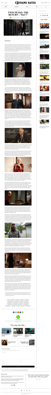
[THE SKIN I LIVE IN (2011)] (44, 110)
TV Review (18, 10)
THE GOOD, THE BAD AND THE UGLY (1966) (44, 49)
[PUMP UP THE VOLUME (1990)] (44, 25)
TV (45, 6)
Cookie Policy (16, 380)
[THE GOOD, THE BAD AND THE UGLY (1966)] (44, 46)
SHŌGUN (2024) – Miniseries (28, 335)
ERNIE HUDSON (16, 301)
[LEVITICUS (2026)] (44, 36)
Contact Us (5, 2)
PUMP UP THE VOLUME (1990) (43, 29)
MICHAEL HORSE (10, 304)
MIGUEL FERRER (15, 304)
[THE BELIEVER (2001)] (44, 56)
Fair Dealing (15, 382)
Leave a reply (22, 17)
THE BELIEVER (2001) (42, 60)
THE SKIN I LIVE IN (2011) (43, 113)
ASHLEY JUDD (22, 299)
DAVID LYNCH (26, 299)
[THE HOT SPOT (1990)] (44, 98)
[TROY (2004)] (44, 77)
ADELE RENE (12, 299)
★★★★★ (8, 299)
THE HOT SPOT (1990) (42, 102)
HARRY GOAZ (21, 301)
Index (27, 6)
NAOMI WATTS (20, 304)
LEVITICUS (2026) (42, 39)
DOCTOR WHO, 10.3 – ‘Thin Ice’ (6, 335)
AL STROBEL (17, 299)
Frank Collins (13, 17)
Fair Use (10, 382)
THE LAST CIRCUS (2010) (43, 124)
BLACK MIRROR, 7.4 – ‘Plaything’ (18, 335)
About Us (2, 2)
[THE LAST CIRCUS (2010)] (44, 122)
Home (6, 6)
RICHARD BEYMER (26, 304)
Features (16, 6)
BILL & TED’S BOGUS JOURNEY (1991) (44, 92)
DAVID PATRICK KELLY (10, 301)
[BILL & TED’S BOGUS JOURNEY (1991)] (44, 88)
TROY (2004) (41, 81)
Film (36, 6)
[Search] (49, 3)
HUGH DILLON (26, 301)
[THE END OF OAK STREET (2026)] (44, 66)
